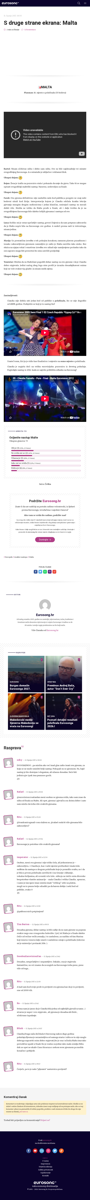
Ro (18, 1003)
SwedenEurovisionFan (29, 956)
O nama (45, 1161)
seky (19, 760)
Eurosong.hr (52, 630)
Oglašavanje (45, 1173)
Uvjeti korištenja (45, 1167)
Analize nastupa (20, 557)
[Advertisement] (45, 51)
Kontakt (45, 1176)
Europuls (9, 557)
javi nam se (23, 1112)
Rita (19, 817)
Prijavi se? (45, 1120)
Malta (31, 557)
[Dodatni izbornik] (85, 3)
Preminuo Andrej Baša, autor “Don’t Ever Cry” (61, 687)
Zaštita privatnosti (45, 1170)
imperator (22, 857)
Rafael (20, 791)
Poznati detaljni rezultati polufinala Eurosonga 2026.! (62, 723)
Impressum (45, 1164)
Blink (20, 1028)
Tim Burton (23, 924)
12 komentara (30, 30)
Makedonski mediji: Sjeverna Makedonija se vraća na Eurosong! (24, 723)
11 (78, 697)
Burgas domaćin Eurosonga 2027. (20, 687)
